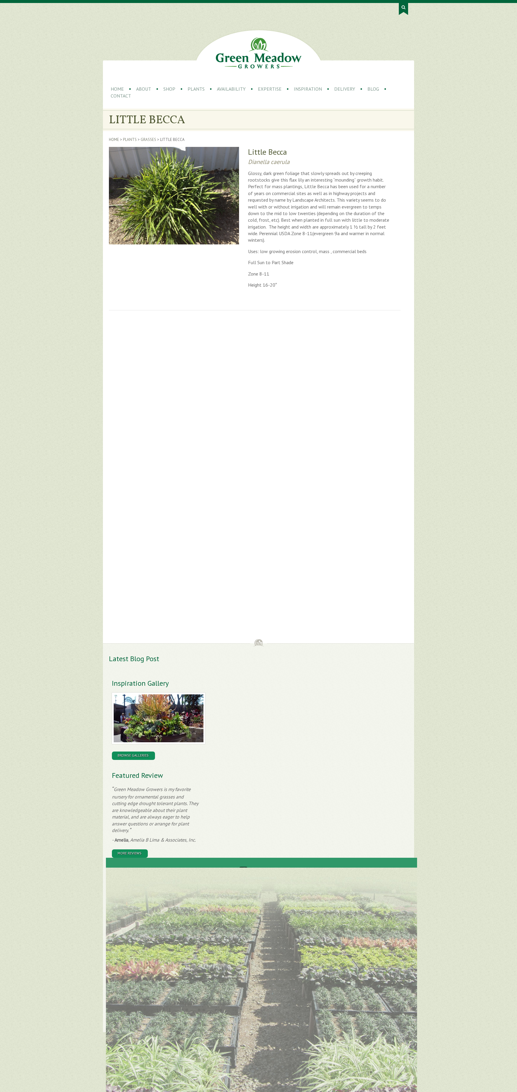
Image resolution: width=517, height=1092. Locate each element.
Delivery (344, 89)
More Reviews (130, 853)
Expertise (270, 89)
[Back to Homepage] (258, 53)
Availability (231, 89)
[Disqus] (206, 398)
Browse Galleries (133, 755)
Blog (373, 89)
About (143, 89)
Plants (196, 89)
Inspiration (308, 89)
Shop (169, 89)
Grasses (148, 139)
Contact (121, 96)
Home (117, 89)
